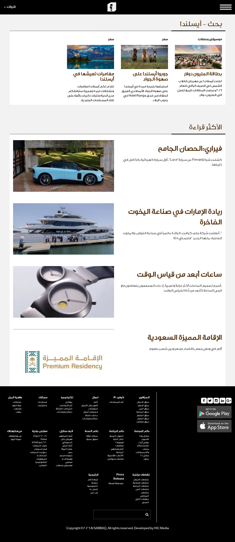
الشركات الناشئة (64, 409)
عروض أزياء (143, 442)
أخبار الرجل (67, 446)
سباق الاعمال (143, 402)
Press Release (118, 476)
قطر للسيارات (40, 449)
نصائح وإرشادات (90, 418)
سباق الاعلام (143, 405)
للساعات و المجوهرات (41, 457)
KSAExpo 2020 (39, 442)
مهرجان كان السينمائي (66, 441)
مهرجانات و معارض (67, 460)
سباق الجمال (143, 418)
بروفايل (68, 402)
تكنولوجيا (67, 397)
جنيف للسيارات (40, 446)
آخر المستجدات (116, 402)
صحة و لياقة (92, 436)
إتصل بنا (94, 489)
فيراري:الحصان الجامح (190, 149)
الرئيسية (93, 474)
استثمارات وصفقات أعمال (90, 410)
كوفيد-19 (118, 397)
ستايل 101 (144, 455)
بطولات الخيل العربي (142, 500)
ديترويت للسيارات (38, 452)
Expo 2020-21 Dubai (40, 437)
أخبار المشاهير (65, 436)
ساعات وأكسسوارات (142, 450)
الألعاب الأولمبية (115, 455)
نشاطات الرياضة (141, 486)
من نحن (94, 493)
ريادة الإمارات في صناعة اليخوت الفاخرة (175, 217)
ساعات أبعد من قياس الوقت (179, 274)
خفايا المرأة (66, 449)
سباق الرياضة (142, 412)
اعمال (95, 397)
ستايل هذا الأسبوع (144, 437)
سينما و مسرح (66, 455)
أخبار (96, 402)
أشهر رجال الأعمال (89, 405)
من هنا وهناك (14, 431)
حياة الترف (16, 405)
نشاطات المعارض (144, 494)
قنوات (11, 7)
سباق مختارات (142, 422)
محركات (43, 397)
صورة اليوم (15, 439)
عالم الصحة (91, 431)
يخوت (18, 412)
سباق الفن (144, 409)
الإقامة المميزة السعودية (184, 338)
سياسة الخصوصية (92, 484)
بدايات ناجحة (91, 415)
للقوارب (43, 465)
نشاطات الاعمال (141, 479)
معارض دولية (40, 431)
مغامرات (119, 446)
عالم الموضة (142, 431)
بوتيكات (17, 402)
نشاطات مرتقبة (141, 474)
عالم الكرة (118, 439)
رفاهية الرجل (15, 397)
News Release (116, 483)
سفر (70, 452)
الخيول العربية (116, 436)
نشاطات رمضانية (141, 483)
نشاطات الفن (142, 489)
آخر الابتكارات (65, 405)
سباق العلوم (143, 415)
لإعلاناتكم (93, 479)
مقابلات (17, 409)
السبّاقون (144, 397)
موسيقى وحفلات (64, 465)
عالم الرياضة (116, 431)
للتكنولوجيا (41, 462)
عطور (146, 459)
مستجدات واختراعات (42, 403)
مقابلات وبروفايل (115, 459)
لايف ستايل (66, 431)
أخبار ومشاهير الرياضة (117, 450)
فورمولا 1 (119, 442)
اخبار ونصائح (143, 446)
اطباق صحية (92, 439)
